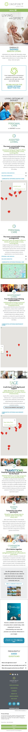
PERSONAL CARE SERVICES (7, 256)
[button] (15, 10)
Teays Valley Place (8, 422)
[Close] (24, 184)
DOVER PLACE (17, 186)
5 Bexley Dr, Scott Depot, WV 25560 (10, 425)
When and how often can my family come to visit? (13, 665)
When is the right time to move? (9, 662)
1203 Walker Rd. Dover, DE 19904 (19, 189)
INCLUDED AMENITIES (6, 175)
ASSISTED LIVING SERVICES (7, 173)
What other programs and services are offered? (13, 668)
